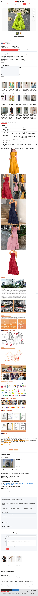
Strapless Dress (16, 6)
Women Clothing (30, 483)
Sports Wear (13, 483)
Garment (7, 483)
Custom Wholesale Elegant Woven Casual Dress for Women (4, 102)
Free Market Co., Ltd (6, 42)
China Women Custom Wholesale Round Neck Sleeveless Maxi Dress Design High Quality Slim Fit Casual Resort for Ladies (26, 115)
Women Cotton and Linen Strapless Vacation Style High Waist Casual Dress (33, 102)
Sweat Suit (26, 483)
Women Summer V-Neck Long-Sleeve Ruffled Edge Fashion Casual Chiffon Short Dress (26, 90)
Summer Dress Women (29, 583)
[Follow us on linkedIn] (27, 591)
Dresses (12, 6)
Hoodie (10, 483)
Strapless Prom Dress (5, 577)
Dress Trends (16, 586)
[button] (1, 1)
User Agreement (24, 593)
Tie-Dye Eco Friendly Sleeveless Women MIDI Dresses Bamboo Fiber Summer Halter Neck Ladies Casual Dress (11, 90)
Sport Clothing (22, 483)
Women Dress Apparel (5, 583)
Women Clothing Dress (13, 583)
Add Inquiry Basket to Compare (19, 36)
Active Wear (17, 483)
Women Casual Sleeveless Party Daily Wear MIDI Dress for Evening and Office (4, 90)
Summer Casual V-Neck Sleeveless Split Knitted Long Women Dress (19, 115)
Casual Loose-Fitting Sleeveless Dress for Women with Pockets (26, 102)
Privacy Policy (33, 593)
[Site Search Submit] (24, 4)
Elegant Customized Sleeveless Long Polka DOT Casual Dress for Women (33, 115)
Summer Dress (3, 484)
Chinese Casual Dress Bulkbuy (24, 586)
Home (2, 6)
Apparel (12, 484)
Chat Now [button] (28, 49)
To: (5, 538)
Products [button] (9, 4)
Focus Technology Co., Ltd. (12, 593)
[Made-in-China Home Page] (19, 2)
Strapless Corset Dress (21, 577)
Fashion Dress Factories (28, 581)
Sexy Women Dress (4, 586)
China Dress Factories (5, 581)
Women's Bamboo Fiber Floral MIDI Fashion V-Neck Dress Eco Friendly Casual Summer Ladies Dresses (11, 102)
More (2, 587)
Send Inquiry (10, 49)
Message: (4, 541)
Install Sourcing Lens (5, 591)
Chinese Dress (21, 581)
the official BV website (22, 456)
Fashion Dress (8, 484)
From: (5, 536)
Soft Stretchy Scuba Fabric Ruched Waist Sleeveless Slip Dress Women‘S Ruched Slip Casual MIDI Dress (19, 102)
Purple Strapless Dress (13, 577)
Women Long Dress (21, 583)
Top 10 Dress (11, 586)
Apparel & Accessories (7, 6)
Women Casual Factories (13, 581)
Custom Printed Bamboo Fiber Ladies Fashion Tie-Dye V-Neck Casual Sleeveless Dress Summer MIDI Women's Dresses (33, 90)
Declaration (28, 593)
